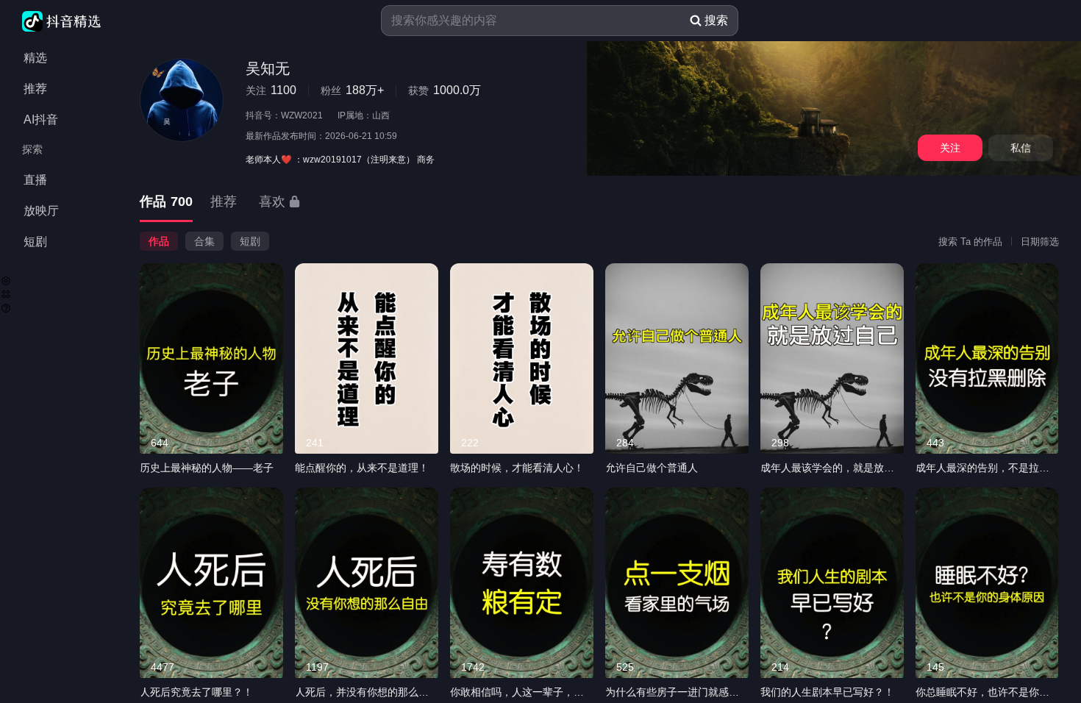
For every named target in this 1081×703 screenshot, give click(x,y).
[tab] (166, 202)
